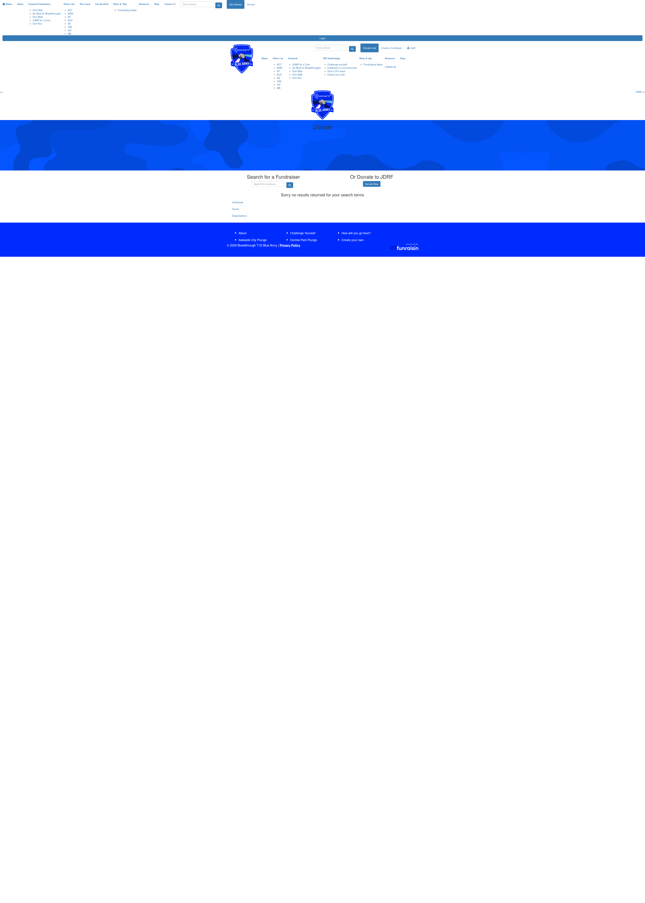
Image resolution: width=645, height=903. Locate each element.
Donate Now (371, 184)
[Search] (218, 5)
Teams (235, 209)
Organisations (239, 215)
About (242, 233)
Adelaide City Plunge (253, 240)
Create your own (352, 240)
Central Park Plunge (303, 240)
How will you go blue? (356, 233)
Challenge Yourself (302, 233)
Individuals (237, 202)
